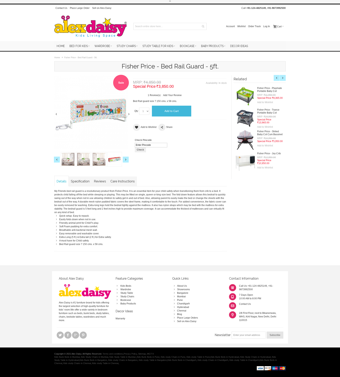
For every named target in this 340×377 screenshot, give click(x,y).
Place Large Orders (187, 317)
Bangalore (182, 293)
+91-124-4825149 (256, 8)
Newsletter (223, 335)
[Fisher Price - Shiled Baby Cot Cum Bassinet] (245, 140)
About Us (182, 286)
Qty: (136, 111)
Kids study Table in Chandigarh (244, 360)
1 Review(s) (154, 95)
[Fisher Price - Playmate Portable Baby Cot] (245, 96)
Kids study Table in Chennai (105, 363)
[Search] (203, 26)
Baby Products (128, 303)
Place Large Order (80, 8)
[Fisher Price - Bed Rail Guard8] (114, 159)
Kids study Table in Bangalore (153, 360)
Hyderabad (183, 307)
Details (61, 181)
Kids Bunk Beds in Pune (148, 357)
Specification (80, 181)
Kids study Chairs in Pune (173, 357)
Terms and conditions (113, 354)
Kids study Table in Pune (198, 357)
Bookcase (125, 300)
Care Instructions (122, 181)
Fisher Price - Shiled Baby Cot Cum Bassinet (270, 133)
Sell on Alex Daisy (101, 8)
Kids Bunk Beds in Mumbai (67, 357)
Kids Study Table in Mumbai (122, 357)
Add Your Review (172, 95)
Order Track (254, 26)
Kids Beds (125, 286)
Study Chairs (127, 296)
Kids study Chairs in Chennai (77, 363)
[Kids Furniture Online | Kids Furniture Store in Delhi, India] (90, 26)
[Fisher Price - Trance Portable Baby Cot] (245, 118)
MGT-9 (150, 354)
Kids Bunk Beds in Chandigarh (181, 360)
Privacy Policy (130, 354)
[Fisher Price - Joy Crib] (245, 161)
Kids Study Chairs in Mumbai (94, 357)
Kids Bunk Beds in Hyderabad (225, 357)
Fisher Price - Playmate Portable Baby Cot (269, 89)
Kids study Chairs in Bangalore (123, 360)
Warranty (120, 318)
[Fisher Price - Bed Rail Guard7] (99, 159)
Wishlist (241, 26)
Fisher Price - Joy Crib (269, 153)
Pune (180, 300)
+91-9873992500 (276, 8)
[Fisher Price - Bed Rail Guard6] (83, 159)
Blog (179, 314)
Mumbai (181, 296)
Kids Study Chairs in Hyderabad (255, 357)
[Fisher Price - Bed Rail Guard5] (68, 159)
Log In (266, 26)
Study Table (126, 293)
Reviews (100, 181)
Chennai (181, 310)
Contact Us (61, 8)
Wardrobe (125, 289)
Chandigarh (183, 303)
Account (230, 26)
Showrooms (183, 289)
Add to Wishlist (265, 102)
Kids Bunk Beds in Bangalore (93, 360)
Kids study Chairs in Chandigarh (213, 360)
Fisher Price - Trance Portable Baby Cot (268, 111)
